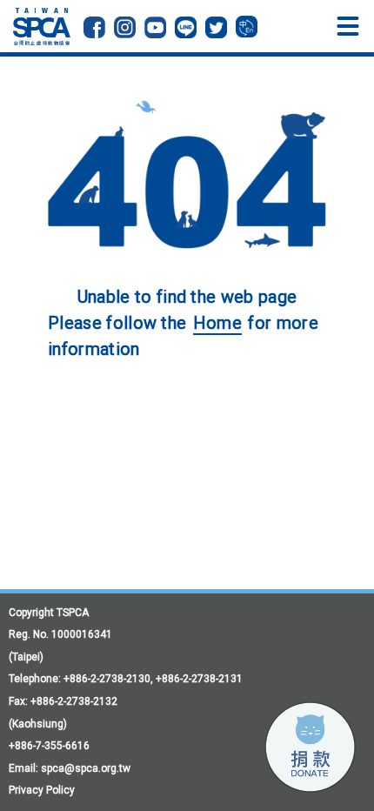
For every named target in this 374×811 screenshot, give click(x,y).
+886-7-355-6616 (49, 746)
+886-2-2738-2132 (73, 701)
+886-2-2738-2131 (199, 679)
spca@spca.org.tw (85, 768)
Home (217, 322)
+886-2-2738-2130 (106, 679)
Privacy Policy (42, 790)
